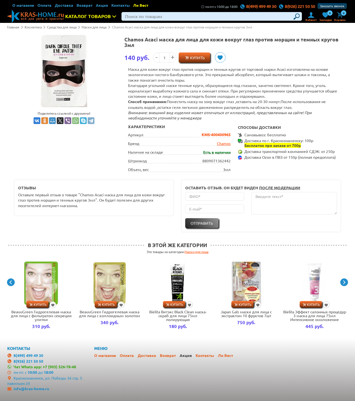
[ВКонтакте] (37, 120)
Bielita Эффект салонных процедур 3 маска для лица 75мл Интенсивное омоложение (314, 315)
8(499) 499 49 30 (261, 6)
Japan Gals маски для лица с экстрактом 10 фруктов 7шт (246, 313)
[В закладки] (220, 57)
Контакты (120, 5)
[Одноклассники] (44, 120)
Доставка (64, 5)
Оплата (44, 5)
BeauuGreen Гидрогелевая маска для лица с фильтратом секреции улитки (41, 315)
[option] (41, 296)
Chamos (224, 143)
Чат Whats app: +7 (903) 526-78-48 (45, 366)
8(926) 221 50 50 (300, 6)
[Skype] (83, 120)
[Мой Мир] (52, 120)
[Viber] (67, 120)
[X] (60, 120)
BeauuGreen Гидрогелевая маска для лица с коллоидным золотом (109, 313)
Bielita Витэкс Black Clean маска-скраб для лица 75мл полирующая (178, 315)
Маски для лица (196, 252)
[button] (11, 282)
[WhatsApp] (75, 120)
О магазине (23, 5)
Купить (197, 57)
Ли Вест (140, 5)
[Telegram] (91, 120)
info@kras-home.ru (31, 388)
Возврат (84, 5)
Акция (102, 5)
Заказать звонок (332, 6)
